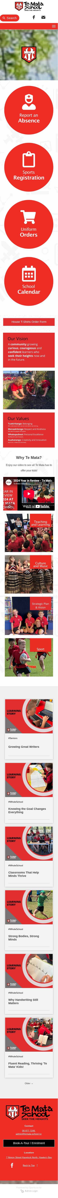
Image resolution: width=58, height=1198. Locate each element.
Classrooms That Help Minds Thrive (23, 874)
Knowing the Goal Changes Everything (27, 810)
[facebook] (34, 17)
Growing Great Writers (23, 746)
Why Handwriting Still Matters (23, 1001)
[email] (43, 17)
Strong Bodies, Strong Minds (23, 938)
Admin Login (31, 1191)
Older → (29, 1083)
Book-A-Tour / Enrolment (29, 1143)
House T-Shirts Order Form (29, 321)
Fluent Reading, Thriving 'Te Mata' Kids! (27, 1065)
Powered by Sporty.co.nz (28, 1187)
